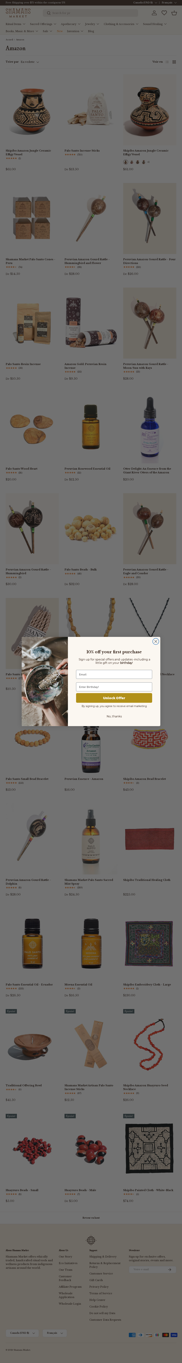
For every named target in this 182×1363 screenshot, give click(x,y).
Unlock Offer (114, 698)
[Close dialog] (156, 641)
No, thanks (114, 716)
